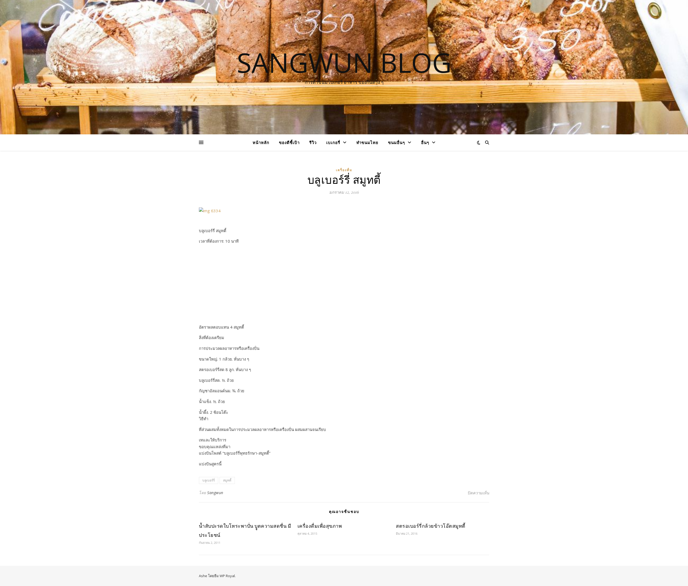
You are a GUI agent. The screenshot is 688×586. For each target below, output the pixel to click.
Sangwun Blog (344, 62)
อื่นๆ (425, 142)
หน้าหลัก (261, 142)
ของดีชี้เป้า (289, 142)
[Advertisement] (344, 286)
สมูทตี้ (227, 480)
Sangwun (215, 492)
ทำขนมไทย (367, 142)
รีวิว (313, 142)
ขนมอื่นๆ (396, 142)
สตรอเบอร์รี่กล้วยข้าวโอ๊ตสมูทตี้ (430, 526)
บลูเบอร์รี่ (208, 480)
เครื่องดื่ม (344, 170)
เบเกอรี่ (333, 142)
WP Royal (227, 575)
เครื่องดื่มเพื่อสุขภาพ (320, 526)
